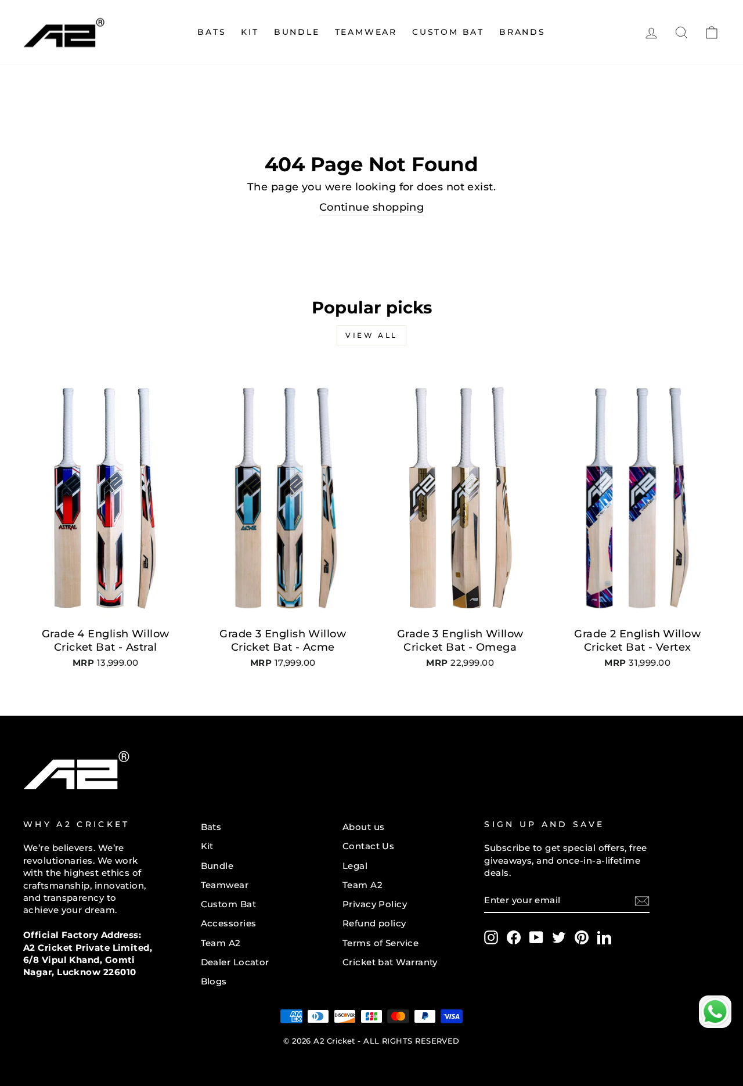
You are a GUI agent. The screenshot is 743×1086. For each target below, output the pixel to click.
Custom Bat (448, 32)
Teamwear (225, 884)
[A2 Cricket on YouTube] (536, 937)
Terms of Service (380, 942)
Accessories (229, 923)
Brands (522, 32)
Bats (211, 32)
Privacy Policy (374, 904)
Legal (354, 865)
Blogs (214, 981)
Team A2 (221, 942)
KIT (249, 32)
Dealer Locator (235, 962)
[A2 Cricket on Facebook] (514, 937)
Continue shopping (371, 207)
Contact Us (368, 846)
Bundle (297, 32)
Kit (207, 846)
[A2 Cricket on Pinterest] (582, 937)
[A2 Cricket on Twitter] (559, 937)
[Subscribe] (642, 900)
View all (371, 335)
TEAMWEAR (366, 32)
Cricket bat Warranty (390, 962)
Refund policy (374, 923)
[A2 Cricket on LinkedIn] (604, 937)
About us (363, 826)
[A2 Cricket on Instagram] (491, 937)
